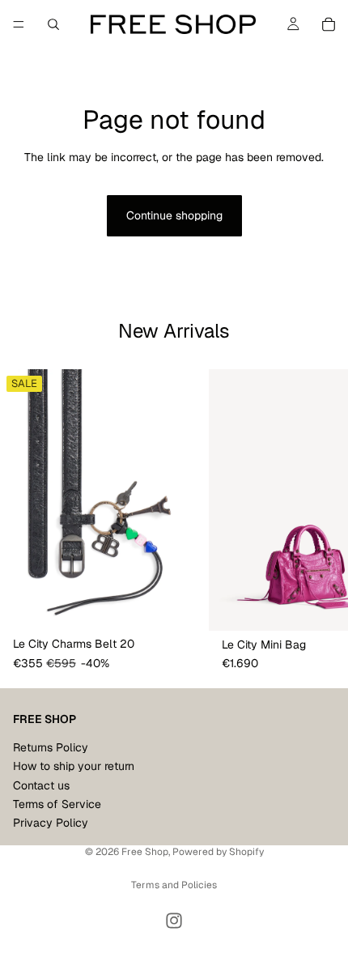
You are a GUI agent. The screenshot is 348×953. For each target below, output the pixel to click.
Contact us (41, 784)
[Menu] (18, 24)
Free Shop (144, 851)
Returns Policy (50, 746)
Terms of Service (57, 804)
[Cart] (328, 24)
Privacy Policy (50, 822)
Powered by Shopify (218, 851)
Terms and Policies (174, 885)
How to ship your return (73, 766)
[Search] (53, 24)
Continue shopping (174, 215)
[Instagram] (174, 920)
